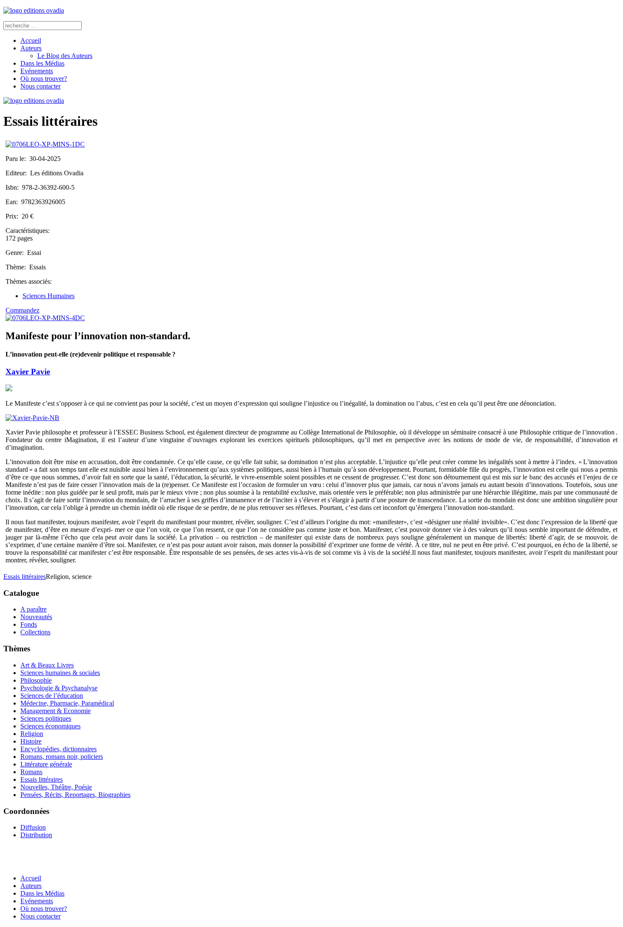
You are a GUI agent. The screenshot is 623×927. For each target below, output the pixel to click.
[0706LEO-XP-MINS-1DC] (45, 144)
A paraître (33, 609)
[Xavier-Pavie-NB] (32, 417)
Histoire (31, 741)
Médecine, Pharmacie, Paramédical (67, 703)
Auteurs (31, 48)
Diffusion (33, 827)
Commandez (22, 310)
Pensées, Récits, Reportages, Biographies (75, 794)
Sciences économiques (50, 726)
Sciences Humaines (48, 295)
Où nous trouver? (43, 78)
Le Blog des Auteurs (64, 55)
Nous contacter (40, 86)
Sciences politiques (45, 718)
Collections (35, 632)
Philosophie (36, 680)
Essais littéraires (24, 576)
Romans (31, 771)
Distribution (36, 834)
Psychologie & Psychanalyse (58, 688)
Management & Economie (55, 710)
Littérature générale (46, 764)
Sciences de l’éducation (51, 695)
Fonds (28, 624)
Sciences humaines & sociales (60, 672)
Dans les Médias (42, 63)
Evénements (36, 71)
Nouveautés (36, 616)
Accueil (30, 40)
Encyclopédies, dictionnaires (58, 749)
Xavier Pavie (28, 371)
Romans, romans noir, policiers (61, 756)
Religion (31, 733)
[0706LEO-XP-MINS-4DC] (45, 317)
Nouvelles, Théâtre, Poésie (56, 787)
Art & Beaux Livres (47, 665)
